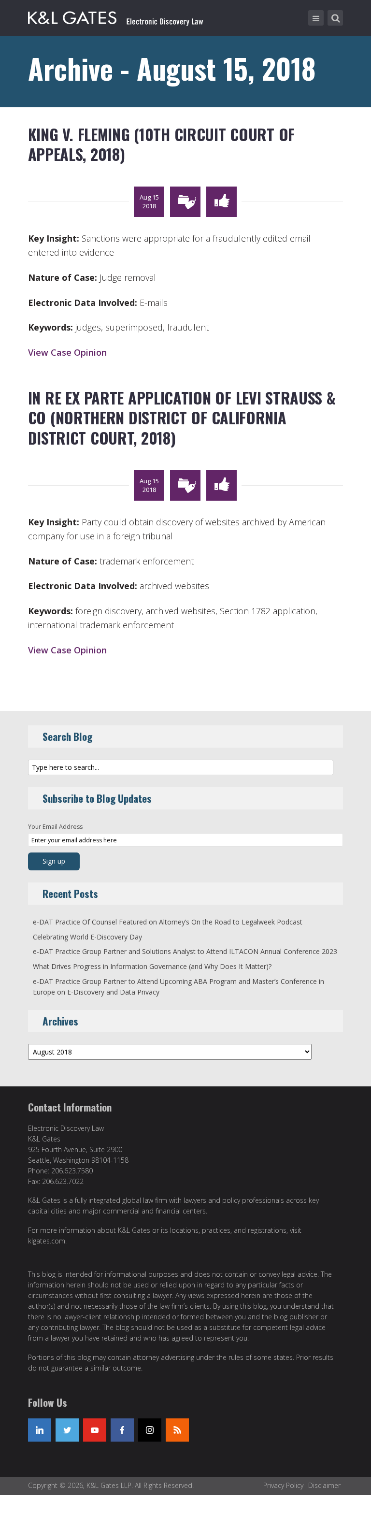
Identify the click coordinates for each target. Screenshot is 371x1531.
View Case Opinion (67, 352)
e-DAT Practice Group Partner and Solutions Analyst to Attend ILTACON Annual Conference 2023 (185, 951)
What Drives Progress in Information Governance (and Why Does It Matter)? (152, 966)
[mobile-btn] (316, 18)
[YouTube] (94, 1430)
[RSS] (177, 1430)
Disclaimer (324, 1485)
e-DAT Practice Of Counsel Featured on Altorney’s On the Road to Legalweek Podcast (167, 921)
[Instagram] (149, 1430)
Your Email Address (55, 827)
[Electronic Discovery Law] (116, 16)
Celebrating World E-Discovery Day (87, 936)
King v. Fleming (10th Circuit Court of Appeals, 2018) (161, 144)
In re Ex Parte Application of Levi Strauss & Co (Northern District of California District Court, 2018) (182, 417)
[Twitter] (67, 1430)
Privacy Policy (283, 1485)
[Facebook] (122, 1430)
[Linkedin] (39, 1430)
